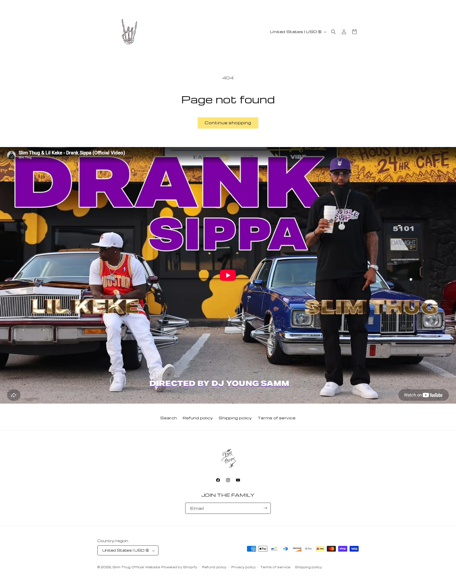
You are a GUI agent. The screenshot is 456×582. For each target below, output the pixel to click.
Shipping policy (235, 417)
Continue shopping (228, 122)
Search (168, 417)
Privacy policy (243, 567)
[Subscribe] (265, 508)
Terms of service (277, 417)
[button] (333, 32)
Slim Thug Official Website (136, 567)
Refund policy (198, 417)
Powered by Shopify (179, 567)
